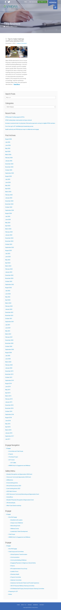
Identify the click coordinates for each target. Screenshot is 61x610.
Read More (17, 84)
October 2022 (8, 281)
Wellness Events (15, 528)
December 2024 (9, 201)
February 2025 (9, 194)
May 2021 (7, 331)
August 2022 (8, 287)
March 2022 (8, 303)
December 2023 (9, 238)
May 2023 (7, 259)
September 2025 (9, 173)
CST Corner (12, 459)
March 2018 (8, 430)
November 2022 (9, 278)
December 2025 (9, 164)
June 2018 (8, 420)
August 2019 (8, 383)
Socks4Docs (10, 497)
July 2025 (7, 179)
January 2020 (8, 368)
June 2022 (8, 293)
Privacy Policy (35, 607)
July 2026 (7, 142)
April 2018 (7, 426)
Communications (15, 557)
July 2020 (7, 355)
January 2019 (8, 402)
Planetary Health (15, 574)
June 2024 (8, 219)
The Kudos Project (13, 457)
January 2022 (8, 309)
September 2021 (9, 321)
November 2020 (9, 343)
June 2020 (8, 358)
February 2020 (9, 365)
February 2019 (9, 399)
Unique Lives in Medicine (17, 522)
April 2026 (7, 151)
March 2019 (8, 396)
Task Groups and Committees (16, 551)
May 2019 (7, 389)
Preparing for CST (13, 591)
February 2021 (9, 337)
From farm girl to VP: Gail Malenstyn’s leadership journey (19, 126)
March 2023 (8, 266)
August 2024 (8, 213)
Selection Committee (16, 580)
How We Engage (13, 517)
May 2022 (7, 297)
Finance (13, 565)
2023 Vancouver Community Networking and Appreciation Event (23, 494)
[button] (55, 7)
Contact (41, 604)
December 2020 (9, 340)
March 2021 (8, 334)
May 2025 (7, 185)
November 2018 (9, 408)
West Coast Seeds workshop (14, 505)
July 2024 (7, 216)
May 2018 (7, 423)
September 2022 (9, 284)
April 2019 (7, 392)
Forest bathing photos (12, 482)
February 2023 (9, 269)
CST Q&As (13, 462)
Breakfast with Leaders (16, 520)
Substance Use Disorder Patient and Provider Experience (25, 583)
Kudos (10, 594)
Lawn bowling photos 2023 (13, 488)
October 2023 (8, 244)
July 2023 (7, 253)
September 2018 (9, 414)
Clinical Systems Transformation (19, 554)
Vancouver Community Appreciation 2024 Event (19, 477)
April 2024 (7, 225)
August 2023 (8, 250)
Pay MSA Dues (42, 1)
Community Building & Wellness (19, 560)
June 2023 (8, 256)
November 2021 (9, 315)
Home (18, 604)
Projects (11, 454)
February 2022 (9, 306)
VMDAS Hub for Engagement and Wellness (19, 465)
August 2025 (8, 176)
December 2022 (9, 275)
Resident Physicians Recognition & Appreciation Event (20, 500)
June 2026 (8, 145)
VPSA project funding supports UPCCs (14, 117)
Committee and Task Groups (16, 451)
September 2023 (9, 247)
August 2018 (8, 417)
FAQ (25, 2)
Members (35, 604)
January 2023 (8, 272)
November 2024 (9, 204)
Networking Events (15, 525)
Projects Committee (16, 577)
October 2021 (8, 318)
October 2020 (8, 346)
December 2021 (9, 312)
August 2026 (8, 139)
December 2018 (9, 405)
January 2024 (8, 235)
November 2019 (9, 374)
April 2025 (7, 188)
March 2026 (8, 154)
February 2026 (9, 157)
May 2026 (7, 148)
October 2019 (8, 377)
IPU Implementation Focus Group (19, 568)
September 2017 (9, 436)
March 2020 (8, 362)
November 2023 (9, 241)
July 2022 (7, 290)
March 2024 (8, 228)
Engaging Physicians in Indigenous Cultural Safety (23, 563)
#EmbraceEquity (11, 502)
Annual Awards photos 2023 (14, 485)
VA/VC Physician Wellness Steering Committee (22, 585)
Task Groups (12, 534)
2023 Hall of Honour (12, 491)
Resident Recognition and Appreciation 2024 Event (19, 474)
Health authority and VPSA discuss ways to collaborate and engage (22, 129)
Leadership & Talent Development (19, 531)
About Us (23, 604)
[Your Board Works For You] (11, 7)
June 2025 (8, 182)
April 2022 (7, 300)
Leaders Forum (14, 571)
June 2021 (8, 327)
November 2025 (9, 167)
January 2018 (8, 433)
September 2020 (9, 349)
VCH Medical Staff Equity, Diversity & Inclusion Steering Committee (27, 588)
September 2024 (9, 210)
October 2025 (8, 170)
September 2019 (9, 380)
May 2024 (7, 222)
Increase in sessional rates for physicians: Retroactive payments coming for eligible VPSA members (30, 123)
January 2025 (8, 198)
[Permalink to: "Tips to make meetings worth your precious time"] (16, 52)
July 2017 (7, 439)
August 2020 (8, 352)
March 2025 (8, 191)
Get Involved (33, 2)
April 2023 (7, 263)
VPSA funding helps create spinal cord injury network (18, 120)
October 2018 (8, 411)
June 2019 (8, 386)
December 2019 (9, 371)
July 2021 (7, 324)
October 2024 (8, 207)
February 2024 (9, 232)
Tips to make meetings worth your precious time (15, 40)
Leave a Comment (22, 43)
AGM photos (10, 480)
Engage (9, 448)
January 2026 (8, 160)
